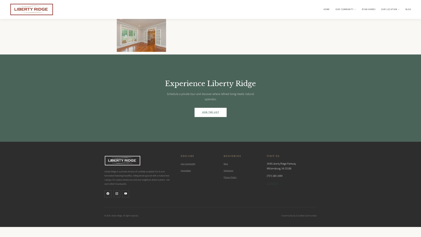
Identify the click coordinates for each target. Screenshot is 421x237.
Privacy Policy (230, 177)
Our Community (344, 9)
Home (327, 9)
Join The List (210, 112)
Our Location (389, 9)
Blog (408, 9)
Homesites (186, 170)
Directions (228, 170)
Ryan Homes (368, 9)
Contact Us (272, 183)
